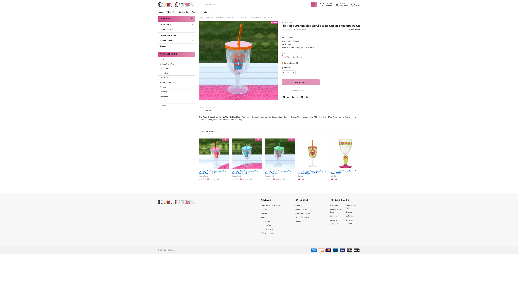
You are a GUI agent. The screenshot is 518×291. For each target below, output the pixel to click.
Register (344, 6)
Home (160, 12)
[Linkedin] (302, 97)
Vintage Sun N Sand (167, 64)
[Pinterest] (307, 97)
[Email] (288, 97)
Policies (205, 12)
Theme (163, 46)
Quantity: (286, 68)
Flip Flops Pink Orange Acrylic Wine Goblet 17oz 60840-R (212, 172)
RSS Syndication (267, 233)
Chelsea (163, 87)
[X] (297, 97)
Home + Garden (166, 30)
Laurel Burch (165, 24)
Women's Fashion (167, 41)
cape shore (164, 73)
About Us (171, 12)
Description (207, 110)
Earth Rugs (164, 92)
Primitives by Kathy (167, 83)
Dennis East (164, 68)
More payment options (300, 90)
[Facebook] (284, 97)
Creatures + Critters (168, 35)
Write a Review (354, 30)
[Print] (293, 97)
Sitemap (264, 237)
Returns (195, 12)
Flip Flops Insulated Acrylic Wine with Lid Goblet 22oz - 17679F (312, 172)
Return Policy (266, 225)
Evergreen (164, 96)
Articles (264, 217)
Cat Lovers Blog (267, 229)
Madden (163, 101)
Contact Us (183, 12)
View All (163, 106)
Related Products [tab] (209, 132)
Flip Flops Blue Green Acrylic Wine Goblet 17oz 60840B (245, 172)
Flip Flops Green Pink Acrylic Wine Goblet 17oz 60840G (278, 172)
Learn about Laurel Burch (270, 205)
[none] (238, 60)
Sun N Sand (164, 59)
